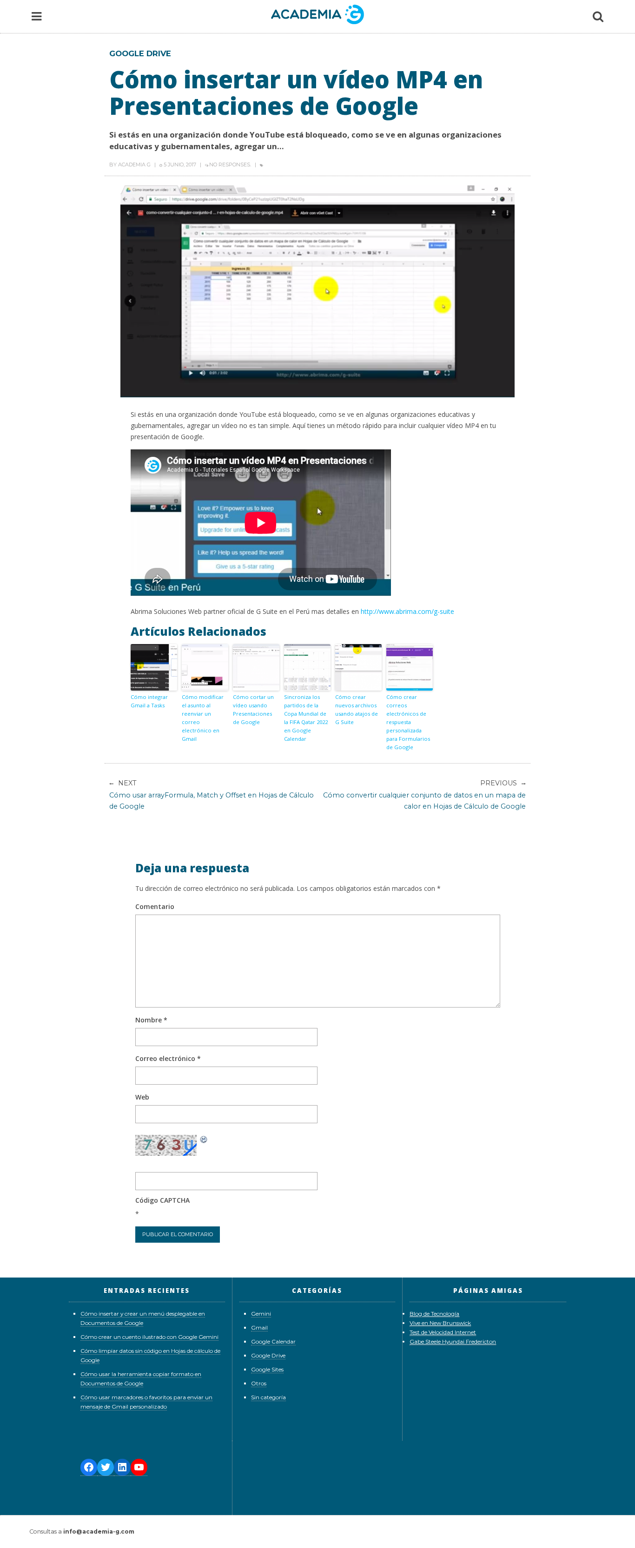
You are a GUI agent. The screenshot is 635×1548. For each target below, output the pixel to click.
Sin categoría (268, 1397)
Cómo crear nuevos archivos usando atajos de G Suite (356, 709)
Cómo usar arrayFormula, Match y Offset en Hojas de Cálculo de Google (211, 794)
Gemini (261, 1313)
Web (142, 1097)
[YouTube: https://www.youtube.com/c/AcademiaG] (139, 1467)
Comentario (154, 906)
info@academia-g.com (98, 1531)
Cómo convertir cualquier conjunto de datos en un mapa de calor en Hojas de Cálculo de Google (424, 794)
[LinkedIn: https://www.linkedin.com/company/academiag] (122, 1467)
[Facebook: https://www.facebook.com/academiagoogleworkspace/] (88, 1467)
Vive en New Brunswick (440, 1322)
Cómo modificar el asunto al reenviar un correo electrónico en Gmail (203, 717)
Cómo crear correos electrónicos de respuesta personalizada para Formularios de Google (408, 722)
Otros (258, 1383)
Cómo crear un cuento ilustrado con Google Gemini (149, 1336)
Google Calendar (273, 1341)
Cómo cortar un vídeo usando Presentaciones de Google (253, 709)
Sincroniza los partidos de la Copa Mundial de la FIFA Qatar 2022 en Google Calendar (306, 717)
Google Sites (267, 1369)
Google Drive (140, 53)
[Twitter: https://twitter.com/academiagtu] (105, 1467)
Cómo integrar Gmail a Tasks (149, 701)
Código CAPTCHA (162, 1200)
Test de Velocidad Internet (443, 1332)
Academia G (134, 164)
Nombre (151, 1019)
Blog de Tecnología (434, 1313)
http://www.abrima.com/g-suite (407, 611)
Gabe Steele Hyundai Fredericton (453, 1341)
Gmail (259, 1327)
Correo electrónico (168, 1058)
